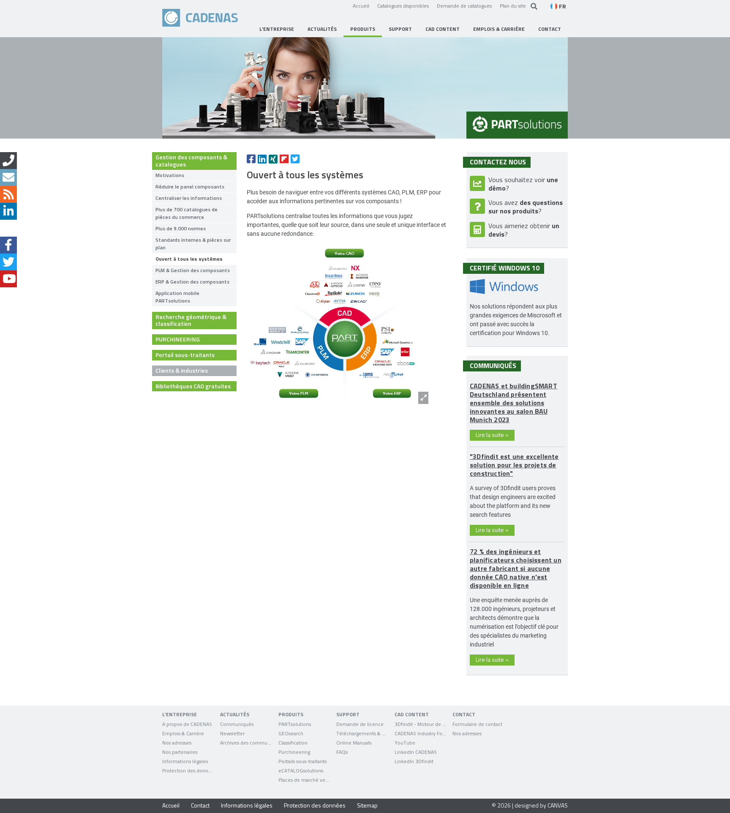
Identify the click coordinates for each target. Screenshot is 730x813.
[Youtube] (8, 278)
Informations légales (246, 805)
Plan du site (513, 5)
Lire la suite (492, 435)
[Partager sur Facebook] (251, 159)
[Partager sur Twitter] (295, 159)
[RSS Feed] (8, 194)
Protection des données (315, 805)
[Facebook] (8, 245)
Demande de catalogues (464, 5)
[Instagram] (8, 228)
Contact (200, 805)
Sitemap (367, 805)
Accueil (361, 5)
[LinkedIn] (8, 211)
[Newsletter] (8, 177)
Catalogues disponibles (403, 5)
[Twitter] (8, 262)
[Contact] (8, 160)
